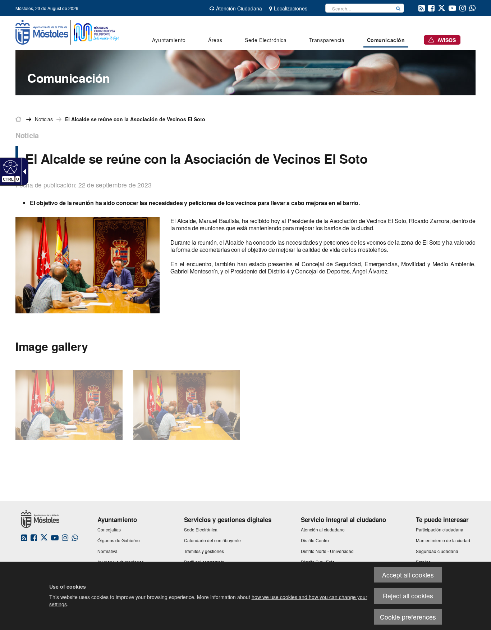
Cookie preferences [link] (408, 616)
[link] (9, 166)
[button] (398, 8)
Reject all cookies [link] (408, 595)
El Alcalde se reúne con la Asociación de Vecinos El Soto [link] (135, 119)
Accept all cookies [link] (408, 574)
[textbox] (359, 8)
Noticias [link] (44, 119)
